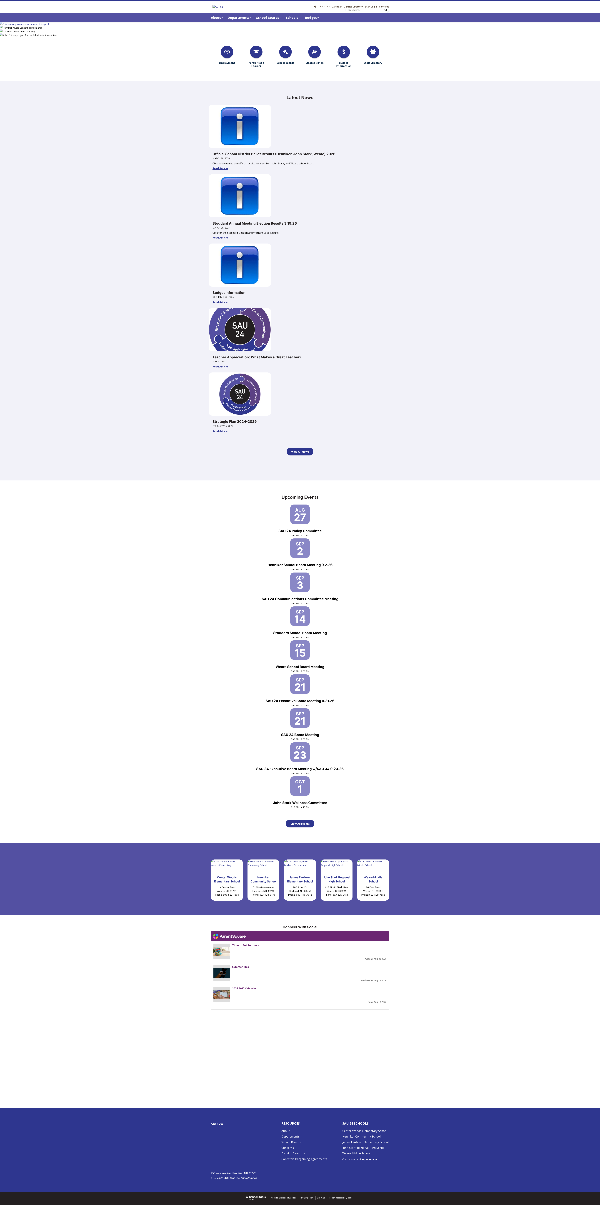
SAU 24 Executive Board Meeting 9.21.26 (300, 701)
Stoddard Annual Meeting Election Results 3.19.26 (254, 223)
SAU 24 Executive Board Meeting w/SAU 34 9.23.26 (300, 769)
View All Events (300, 824)
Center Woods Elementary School (364, 1131)
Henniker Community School (361, 1136)
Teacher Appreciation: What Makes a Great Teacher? (256, 357)
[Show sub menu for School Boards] (280, 17)
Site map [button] (321, 1198)
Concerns (384, 6)
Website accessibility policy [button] (283, 1198)
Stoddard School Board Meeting (300, 633)
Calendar (337, 6)
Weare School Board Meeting (300, 667)
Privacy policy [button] (306, 1198)
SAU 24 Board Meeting (300, 735)
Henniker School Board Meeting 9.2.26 (300, 565)
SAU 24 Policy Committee (300, 531)
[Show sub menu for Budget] (318, 17)
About (285, 1131)
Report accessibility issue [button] (341, 1198)
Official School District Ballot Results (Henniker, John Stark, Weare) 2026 (273, 154)
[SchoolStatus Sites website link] (256, 1198)
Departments (290, 1136)
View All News (300, 452)
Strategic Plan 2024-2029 (234, 422)
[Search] (386, 10)
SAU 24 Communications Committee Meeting (300, 599)
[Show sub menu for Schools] (299, 17)
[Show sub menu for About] (222, 17)
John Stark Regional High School (363, 1148)
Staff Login (371, 6)
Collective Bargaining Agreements (304, 1159)
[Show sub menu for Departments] (251, 17)
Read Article (220, 168)
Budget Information (228, 293)
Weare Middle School (356, 1153)
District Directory (353, 6)
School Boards (291, 1142)
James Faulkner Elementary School (365, 1142)
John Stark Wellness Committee (300, 803)
